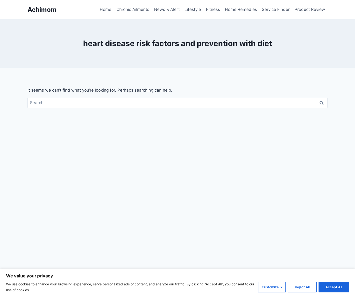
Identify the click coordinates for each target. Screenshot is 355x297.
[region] (177, 283)
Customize (270, 287)
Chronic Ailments (132, 9)
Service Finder (276, 9)
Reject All (302, 287)
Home (105, 9)
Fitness (213, 9)
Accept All (334, 287)
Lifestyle (193, 9)
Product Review (310, 9)
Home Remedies (241, 9)
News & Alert (167, 9)
